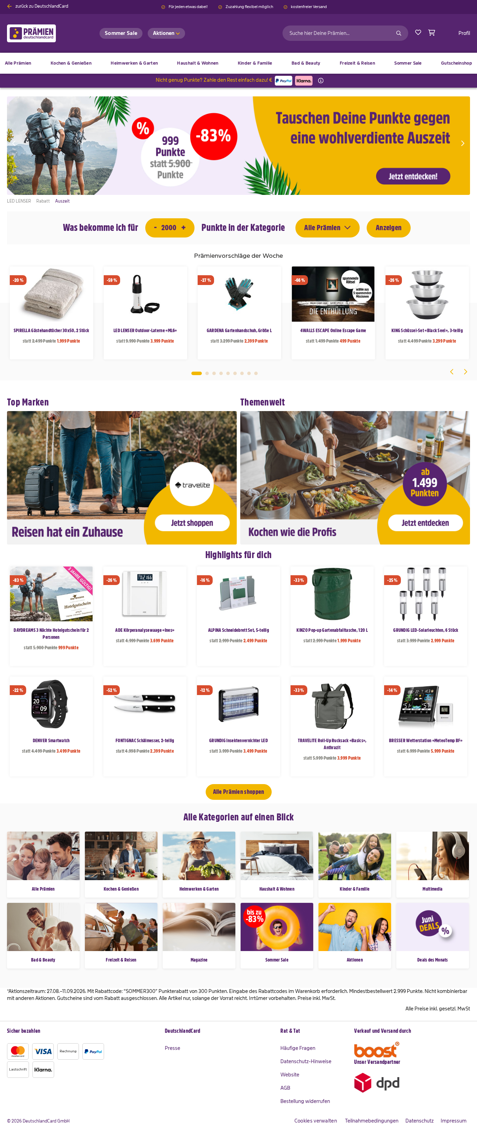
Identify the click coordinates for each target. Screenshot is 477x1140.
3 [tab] (214, 373)
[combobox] (345, 33)
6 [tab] (235, 373)
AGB (285, 1088)
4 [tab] (221, 373)
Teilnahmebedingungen (371, 1120)
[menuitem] (71, 63)
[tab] (219, 1031)
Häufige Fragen (297, 1048)
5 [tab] (228, 373)
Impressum (454, 1120)
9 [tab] (256, 373)
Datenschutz (419, 1120)
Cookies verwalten (315, 1120)
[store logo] (43, 33)
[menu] (238, 63)
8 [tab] (249, 373)
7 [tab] (242, 373)
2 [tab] (207, 373)
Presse (172, 1048)
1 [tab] (196, 373)
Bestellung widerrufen (305, 1101)
